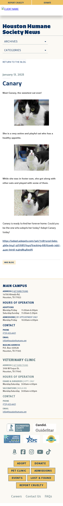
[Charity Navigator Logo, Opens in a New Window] (12, 439)
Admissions (43, 470)
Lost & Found (41, 478)
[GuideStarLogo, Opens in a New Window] (44, 428)
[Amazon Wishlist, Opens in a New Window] (14, 452)
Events (17, 478)
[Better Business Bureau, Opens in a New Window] (18, 428)
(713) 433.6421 (9, 332)
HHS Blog (9, 262)
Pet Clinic (18, 470)
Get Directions (20, 291)
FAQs (48, 496)
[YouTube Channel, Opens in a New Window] (40, 452)
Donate (47, 2)
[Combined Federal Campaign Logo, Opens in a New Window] (31, 439)
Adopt (21, 463)
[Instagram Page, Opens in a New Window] (31, 452)
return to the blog (14, 62)
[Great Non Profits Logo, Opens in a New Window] (51, 439)
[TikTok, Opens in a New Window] (48, 452)
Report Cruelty (16, 2)
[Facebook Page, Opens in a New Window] (23, 452)
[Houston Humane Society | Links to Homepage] (10, 9)
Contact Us (33, 496)
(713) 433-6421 (9, 404)
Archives (11, 41)
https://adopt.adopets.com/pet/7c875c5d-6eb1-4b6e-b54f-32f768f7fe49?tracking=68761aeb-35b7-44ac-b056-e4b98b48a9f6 (31, 245)
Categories (12, 50)
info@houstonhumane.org (14, 340)
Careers (16, 496)
